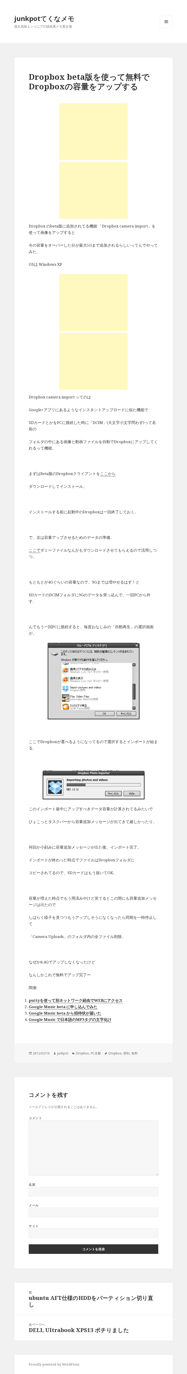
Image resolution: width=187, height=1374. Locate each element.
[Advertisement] (93, 131)
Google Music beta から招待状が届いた (65, 1013)
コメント (35, 1118)
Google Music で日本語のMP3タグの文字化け (70, 1019)
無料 (134, 1053)
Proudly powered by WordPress (54, 1364)
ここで (34, 550)
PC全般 (96, 1053)
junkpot (62, 1053)
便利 (126, 1053)
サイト (34, 1226)
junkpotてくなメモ (44, 18)
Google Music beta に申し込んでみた (63, 1006)
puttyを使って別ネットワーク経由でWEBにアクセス (76, 1000)
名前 (32, 1184)
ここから (108, 473)
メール (34, 1205)
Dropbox (82, 1053)
